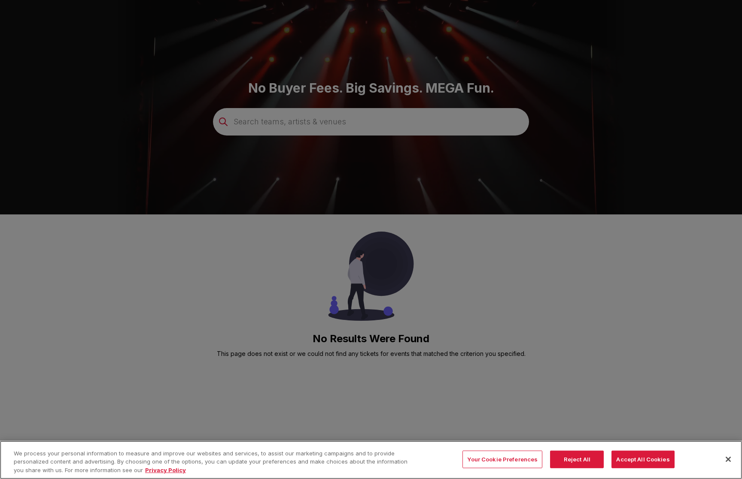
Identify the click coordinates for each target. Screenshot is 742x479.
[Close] (728, 459)
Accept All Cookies (642, 458)
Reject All (577, 458)
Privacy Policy (165, 470)
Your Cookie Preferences (502, 458)
